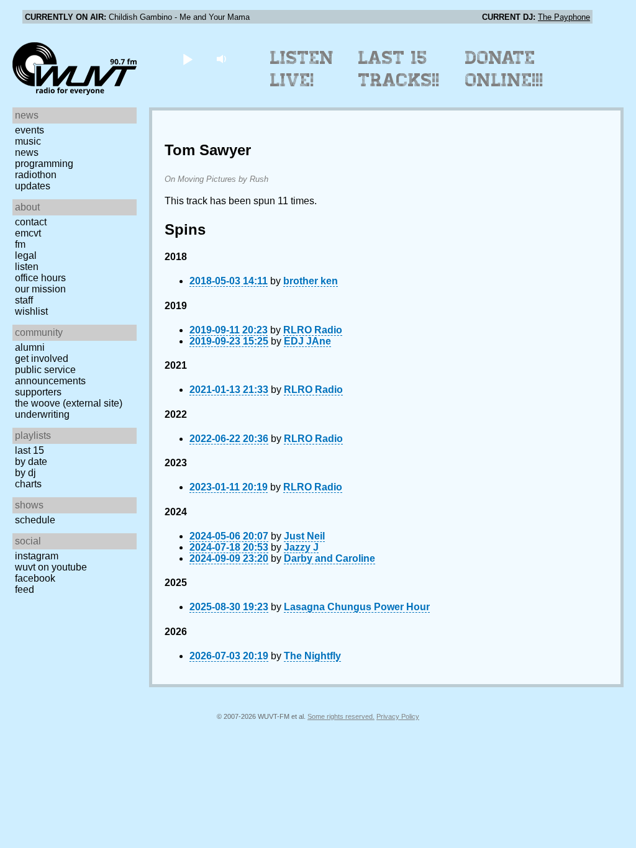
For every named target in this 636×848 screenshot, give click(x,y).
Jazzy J (301, 547)
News (27, 152)
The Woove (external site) (68, 403)
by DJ (25, 472)
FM (20, 244)
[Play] (187, 59)
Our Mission (40, 289)
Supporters (38, 392)
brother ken (310, 281)
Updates (32, 186)
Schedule (35, 520)
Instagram (36, 556)
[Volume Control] (223, 59)
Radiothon (36, 174)
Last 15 (29, 450)
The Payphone (564, 17)
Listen (27, 266)
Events (29, 130)
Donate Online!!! (504, 69)
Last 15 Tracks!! (399, 69)
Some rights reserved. (341, 716)
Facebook (35, 578)
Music (28, 141)
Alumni (30, 347)
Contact (31, 222)
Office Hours (40, 278)
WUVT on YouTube (51, 567)
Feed (24, 589)
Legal (26, 255)
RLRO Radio (312, 330)
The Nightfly (312, 656)
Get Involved (41, 358)
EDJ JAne (307, 341)
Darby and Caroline (329, 558)
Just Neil (304, 536)
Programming (44, 163)
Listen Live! (302, 69)
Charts (28, 484)
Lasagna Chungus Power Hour (357, 607)
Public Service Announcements (50, 375)
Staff (24, 300)
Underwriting (42, 414)
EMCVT (28, 233)
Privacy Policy (397, 716)
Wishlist (31, 311)
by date (31, 461)
